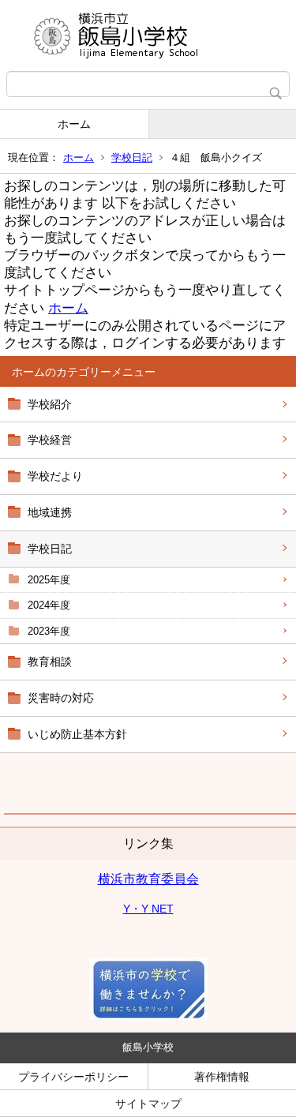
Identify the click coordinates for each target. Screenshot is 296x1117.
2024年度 (49, 605)
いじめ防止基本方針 (77, 734)
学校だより (55, 476)
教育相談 (50, 661)
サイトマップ (148, 1103)
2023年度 (49, 631)
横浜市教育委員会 (148, 879)
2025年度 (49, 580)
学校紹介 (50, 404)
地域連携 (50, 512)
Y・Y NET (148, 908)
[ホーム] (148, 35)
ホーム (74, 124)
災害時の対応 (61, 698)
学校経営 (50, 439)
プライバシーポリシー (73, 1076)
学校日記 (131, 157)
